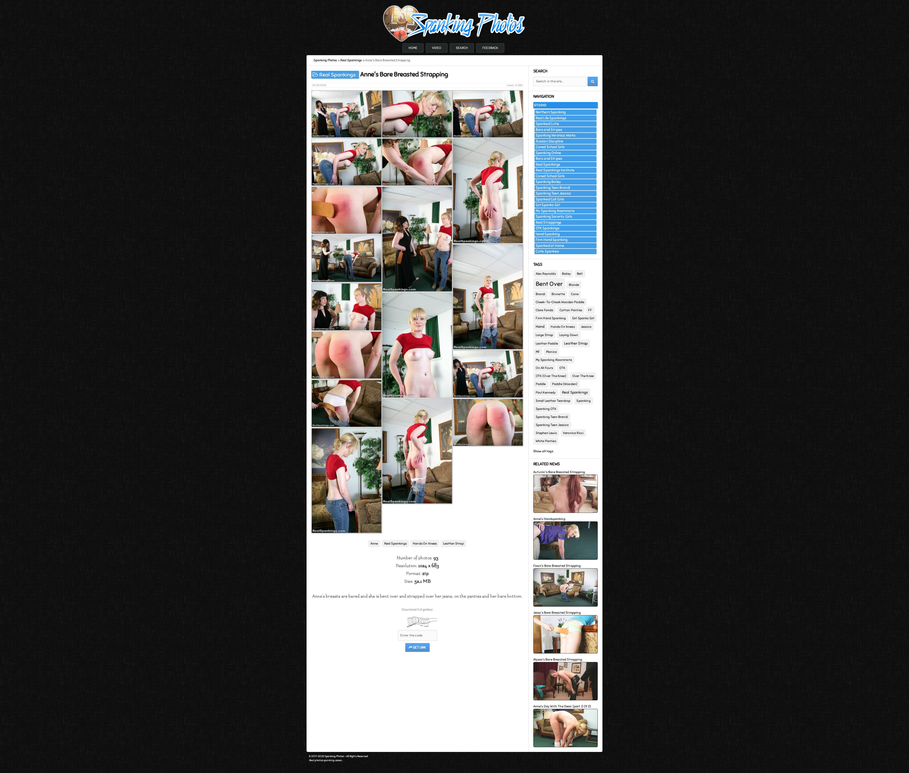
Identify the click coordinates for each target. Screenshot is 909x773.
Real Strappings (548, 222)
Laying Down (568, 335)
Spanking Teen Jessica (553, 193)
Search (462, 48)
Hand (540, 326)
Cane (575, 294)
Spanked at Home (550, 246)
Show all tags (543, 451)
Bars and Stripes (549, 130)
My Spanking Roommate (555, 211)
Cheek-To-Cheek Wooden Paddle (560, 302)
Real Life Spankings (551, 118)
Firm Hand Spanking (552, 240)
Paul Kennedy (546, 393)
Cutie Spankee (547, 251)
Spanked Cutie (547, 124)
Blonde (574, 285)
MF (538, 352)
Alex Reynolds (546, 274)
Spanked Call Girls (550, 199)
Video (436, 48)
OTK (562, 368)
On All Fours (544, 368)
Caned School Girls (550, 147)
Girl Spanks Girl (548, 205)
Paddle (541, 384)
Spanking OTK (546, 409)
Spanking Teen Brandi (553, 188)
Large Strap (544, 335)
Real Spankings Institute (555, 170)
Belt (580, 274)
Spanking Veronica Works (556, 135)
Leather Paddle (547, 344)
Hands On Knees (425, 544)
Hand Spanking (548, 234)
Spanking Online (548, 153)
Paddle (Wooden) (565, 384)
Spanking (583, 401)
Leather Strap (453, 544)
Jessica (586, 327)
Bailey (566, 274)
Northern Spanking (551, 112)
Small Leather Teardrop (553, 401)
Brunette (558, 294)
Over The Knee (583, 376)
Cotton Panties (571, 310)
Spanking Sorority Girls (554, 216)
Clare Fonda (544, 310)
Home (413, 48)
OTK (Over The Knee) (551, 376)
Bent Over (549, 284)
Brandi (540, 294)
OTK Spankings (547, 228)
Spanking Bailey (548, 182)
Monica (551, 352)
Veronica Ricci (573, 433)
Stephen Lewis (546, 433)
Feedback (490, 48)
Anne (374, 544)
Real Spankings (337, 74)
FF (590, 310)
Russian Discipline (549, 141)
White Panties (546, 441)
